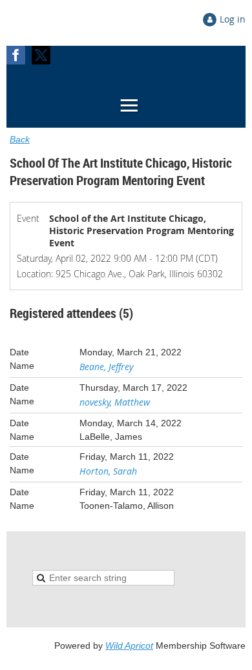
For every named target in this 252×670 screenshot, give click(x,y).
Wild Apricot (129, 645)
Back (20, 139)
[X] (41, 55)
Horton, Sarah (108, 471)
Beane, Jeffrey (106, 366)
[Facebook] (15, 55)
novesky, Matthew (114, 402)
